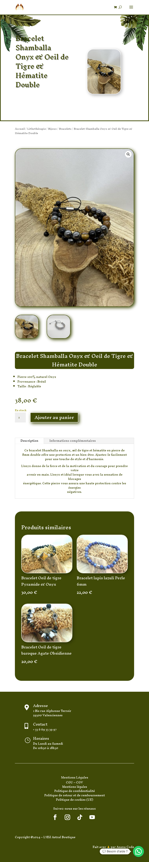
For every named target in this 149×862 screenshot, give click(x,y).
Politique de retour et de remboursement (74, 795)
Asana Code (125, 847)
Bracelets (65, 129)
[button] (128, 154)
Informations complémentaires (72, 441)
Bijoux (52, 129)
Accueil (20, 129)
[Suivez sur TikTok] (79, 817)
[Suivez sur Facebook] (55, 817)
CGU (70, 782)
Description (29, 441)
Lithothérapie (36, 129)
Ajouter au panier (54, 417)
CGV (79, 782)
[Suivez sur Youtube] (92, 817)
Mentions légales (74, 786)
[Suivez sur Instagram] (67, 817)
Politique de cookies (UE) (74, 799)
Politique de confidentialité (74, 791)
